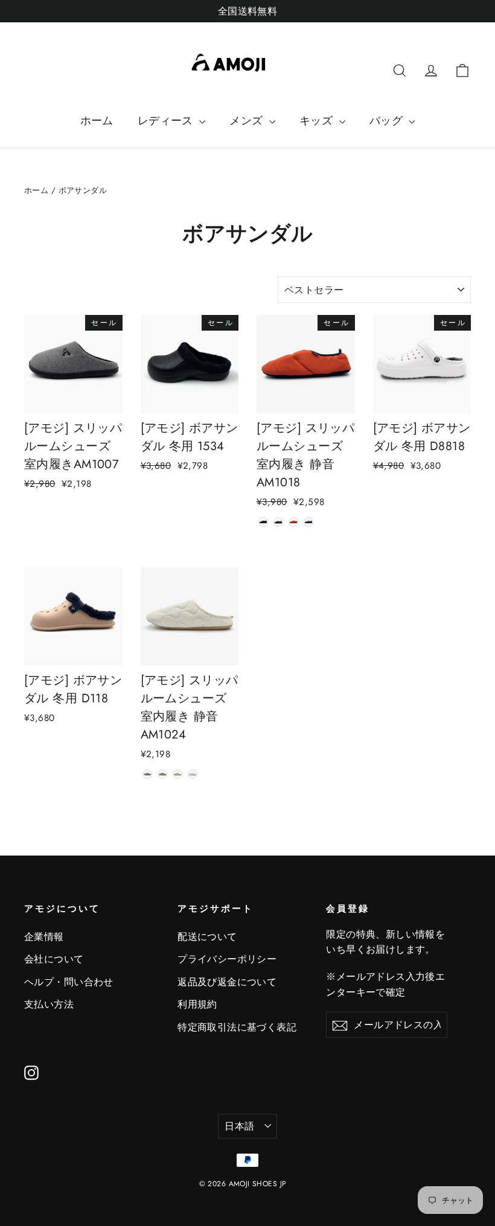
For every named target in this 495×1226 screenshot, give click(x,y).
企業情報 (44, 937)
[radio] (263, 522)
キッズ (317, 121)
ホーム (96, 121)
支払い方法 (49, 1004)
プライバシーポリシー (226, 959)
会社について (54, 959)
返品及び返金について (226, 982)
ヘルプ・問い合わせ (68, 982)
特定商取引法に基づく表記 (236, 1027)
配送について (207, 937)
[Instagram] (31, 1072)
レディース (167, 121)
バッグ (387, 121)
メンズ (247, 121)
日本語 (239, 1126)
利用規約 (197, 1004)
